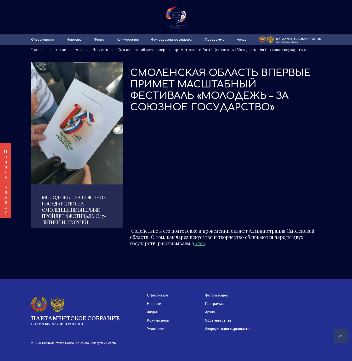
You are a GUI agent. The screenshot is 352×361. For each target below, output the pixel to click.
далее (198, 243)
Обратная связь (218, 320)
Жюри (99, 39)
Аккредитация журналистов (228, 329)
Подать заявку (5, 180)
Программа (215, 39)
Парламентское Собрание (75, 320)
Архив (241, 39)
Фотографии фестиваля (172, 39)
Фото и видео (216, 295)
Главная (38, 50)
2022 (79, 50)
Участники (155, 329)
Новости (74, 39)
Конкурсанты (127, 39)
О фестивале (42, 39)
